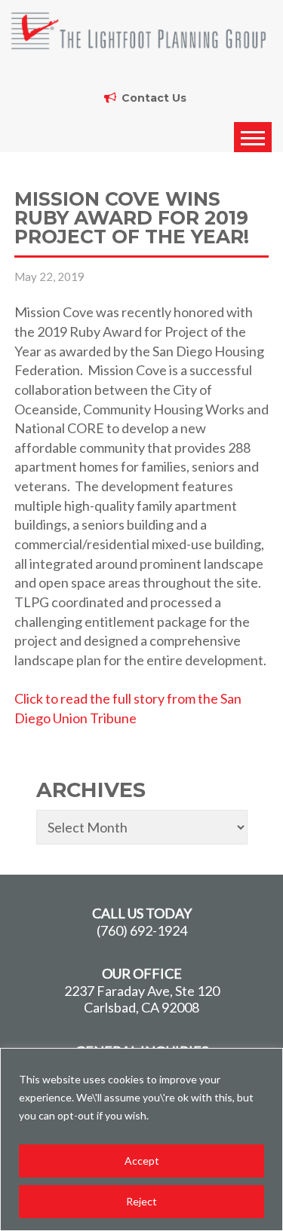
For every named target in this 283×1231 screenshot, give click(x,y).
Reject (141, 1201)
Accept (142, 1160)
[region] (141, 1139)
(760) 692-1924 (142, 930)
